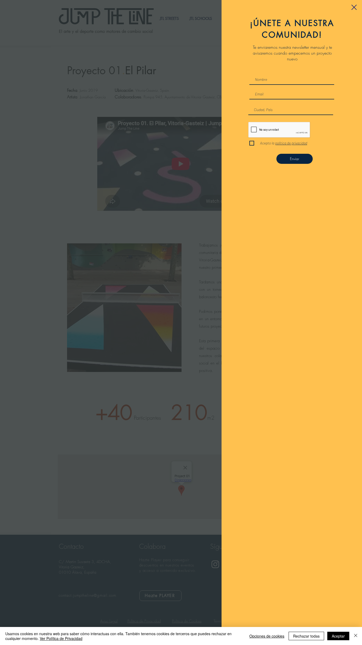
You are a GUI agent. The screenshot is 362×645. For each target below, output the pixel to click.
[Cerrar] (355, 636)
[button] (354, 7)
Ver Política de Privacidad (61, 638)
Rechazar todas (306, 636)
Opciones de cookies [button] (266, 636)
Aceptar (338, 636)
